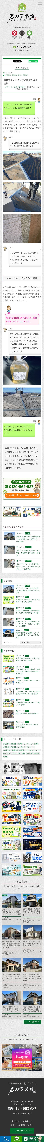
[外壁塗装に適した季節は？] (11, 793)
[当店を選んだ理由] (32, 781)
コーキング (21, 747)
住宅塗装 (6, 747)
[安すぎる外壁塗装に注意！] (32, 819)
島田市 (5, 756)
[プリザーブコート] (11, 857)
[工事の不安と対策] (11, 844)
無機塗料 (15, 750)
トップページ (8, 87)
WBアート (6, 753)
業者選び (22, 750)
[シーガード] (12, 511)
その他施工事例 (34, 1022)
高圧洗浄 (25, 75)
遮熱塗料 (36, 753)
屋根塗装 (14, 75)
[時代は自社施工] (11, 819)
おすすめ (30, 750)
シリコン (37, 750)
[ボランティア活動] (32, 832)
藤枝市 (20, 75)
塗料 (23, 753)
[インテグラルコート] (11, 870)
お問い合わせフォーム (24, 1131)
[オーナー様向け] (32, 511)
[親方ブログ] (22, 768)
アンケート (30, 747)
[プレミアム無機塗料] (32, 844)
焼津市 (20, 744)
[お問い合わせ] (22, 489)
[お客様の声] (11, 781)
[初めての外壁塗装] (32, 793)
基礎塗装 (13, 747)
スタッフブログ (19, 87)
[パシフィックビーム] (32, 857)
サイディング (28, 744)
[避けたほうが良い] (11, 806)
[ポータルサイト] (32, 806)
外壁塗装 (8, 75)
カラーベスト (16, 753)
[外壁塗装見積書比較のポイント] (11, 832)
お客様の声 (7, 750)
